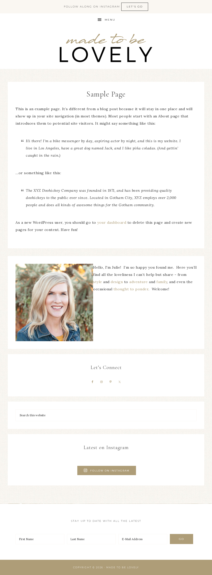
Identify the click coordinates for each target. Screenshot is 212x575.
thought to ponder (131, 289)
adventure (138, 281)
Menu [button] (110, 19)
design (117, 281)
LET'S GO (135, 6)
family (161, 281)
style (97, 281)
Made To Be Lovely (106, 47)
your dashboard (111, 222)
